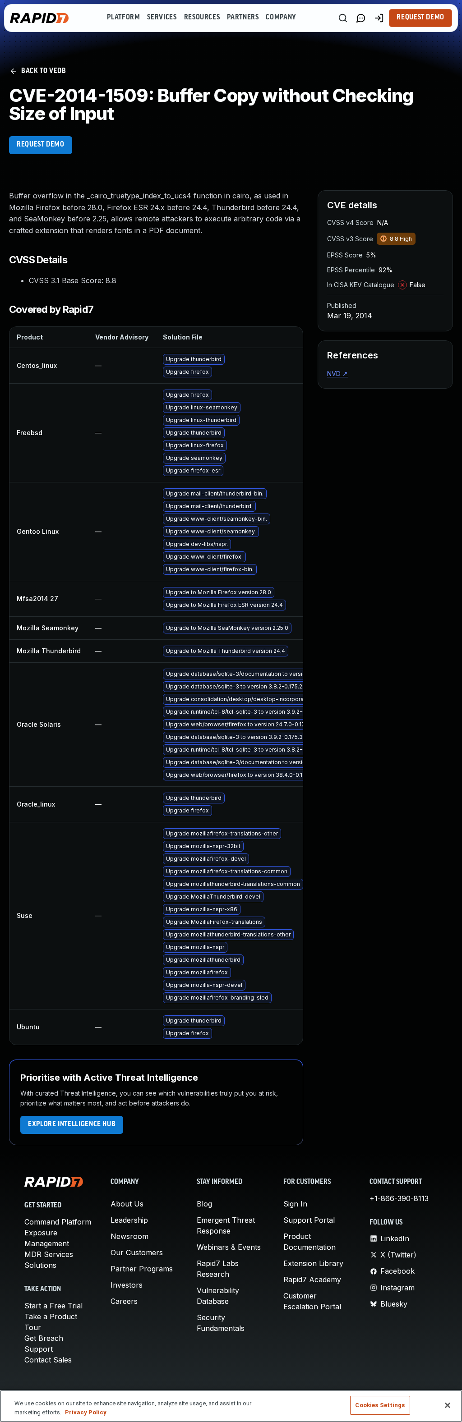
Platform (123, 17)
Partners (243, 17)
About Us (127, 1203)
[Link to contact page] (361, 18)
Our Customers (137, 1252)
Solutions (40, 1265)
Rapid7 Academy (312, 1279)
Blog (204, 1203)
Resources (202, 17)
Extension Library (313, 1263)
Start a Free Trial (53, 1305)
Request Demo (420, 17)
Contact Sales (48, 1359)
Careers (124, 1301)
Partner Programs (142, 1268)
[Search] (343, 18)
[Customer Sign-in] (379, 18)
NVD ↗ (337, 373)
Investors (127, 1284)
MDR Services (48, 1254)
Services (161, 17)
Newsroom (129, 1236)
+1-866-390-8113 (399, 1198)
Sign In (295, 1203)
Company (281, 17)
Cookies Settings (380, 1405)
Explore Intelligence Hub (72, 1124)
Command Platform (57, 1221)
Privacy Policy (85, 1412)
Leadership (129, 1220)
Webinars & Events (229, 1247)
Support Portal (309, 1220)
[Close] (447, 1405)
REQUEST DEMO (41, 144)
